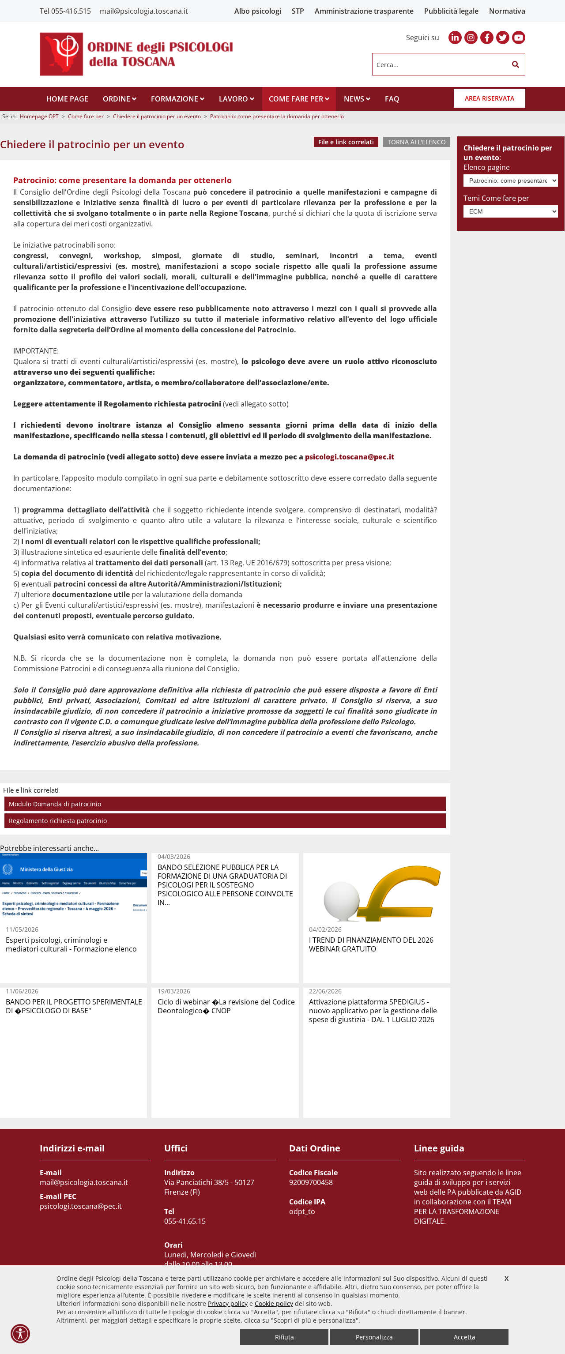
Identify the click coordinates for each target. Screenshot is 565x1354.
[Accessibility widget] (20, 1333)
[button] (515, 64)
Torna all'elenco (417, 142)
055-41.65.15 (185, 1221)
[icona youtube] (518, 37)
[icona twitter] (502, 37)
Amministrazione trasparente (364, 11)
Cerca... (388, 64)
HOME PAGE (67, 99)
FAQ (392, 99)
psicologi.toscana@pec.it (349, 457)
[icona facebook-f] (486, 37)
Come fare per (86, 116)
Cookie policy (274, 1303)
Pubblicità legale (451, 11)
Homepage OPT (39, 116)
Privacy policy (228, 1303)
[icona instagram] (471, 37)
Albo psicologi (257, 11)
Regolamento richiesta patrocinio (58, 820)
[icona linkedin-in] (455, 37)
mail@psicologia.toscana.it (144, 11)
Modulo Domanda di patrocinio (55, 804)
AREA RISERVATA (489, 98)
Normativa (507, 11)
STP (298, 11)
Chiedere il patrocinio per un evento (157, 116)
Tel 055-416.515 (65, 11)
